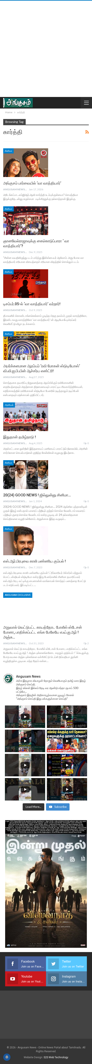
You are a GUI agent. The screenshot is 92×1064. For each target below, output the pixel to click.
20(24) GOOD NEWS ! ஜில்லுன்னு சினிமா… (37, 495)
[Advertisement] (46, 49)
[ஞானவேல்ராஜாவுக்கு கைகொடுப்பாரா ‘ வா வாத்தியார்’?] (25, 220)
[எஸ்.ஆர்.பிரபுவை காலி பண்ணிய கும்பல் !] (25, 540)
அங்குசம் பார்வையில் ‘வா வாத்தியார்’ (32, 183)
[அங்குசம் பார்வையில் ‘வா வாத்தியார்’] (25, 162)
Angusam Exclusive (18, 595)
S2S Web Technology (56, 1057)
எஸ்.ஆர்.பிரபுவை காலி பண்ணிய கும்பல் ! (34, 561)
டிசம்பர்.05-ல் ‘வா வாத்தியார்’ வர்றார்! (31, 304)
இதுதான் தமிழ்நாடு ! (19, 437)
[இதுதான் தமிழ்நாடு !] (25, 416)
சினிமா (8, 150)
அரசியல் (9, 404)
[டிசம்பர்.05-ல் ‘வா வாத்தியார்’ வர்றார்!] (25, 283)
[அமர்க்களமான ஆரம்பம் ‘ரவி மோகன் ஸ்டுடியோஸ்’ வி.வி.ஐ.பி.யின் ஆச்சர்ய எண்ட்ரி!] (25, 345)
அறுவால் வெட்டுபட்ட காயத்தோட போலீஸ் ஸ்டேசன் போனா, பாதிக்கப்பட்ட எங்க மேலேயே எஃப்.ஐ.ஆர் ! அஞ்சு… (42, 632)
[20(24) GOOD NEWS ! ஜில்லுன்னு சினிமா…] (25, 474)
